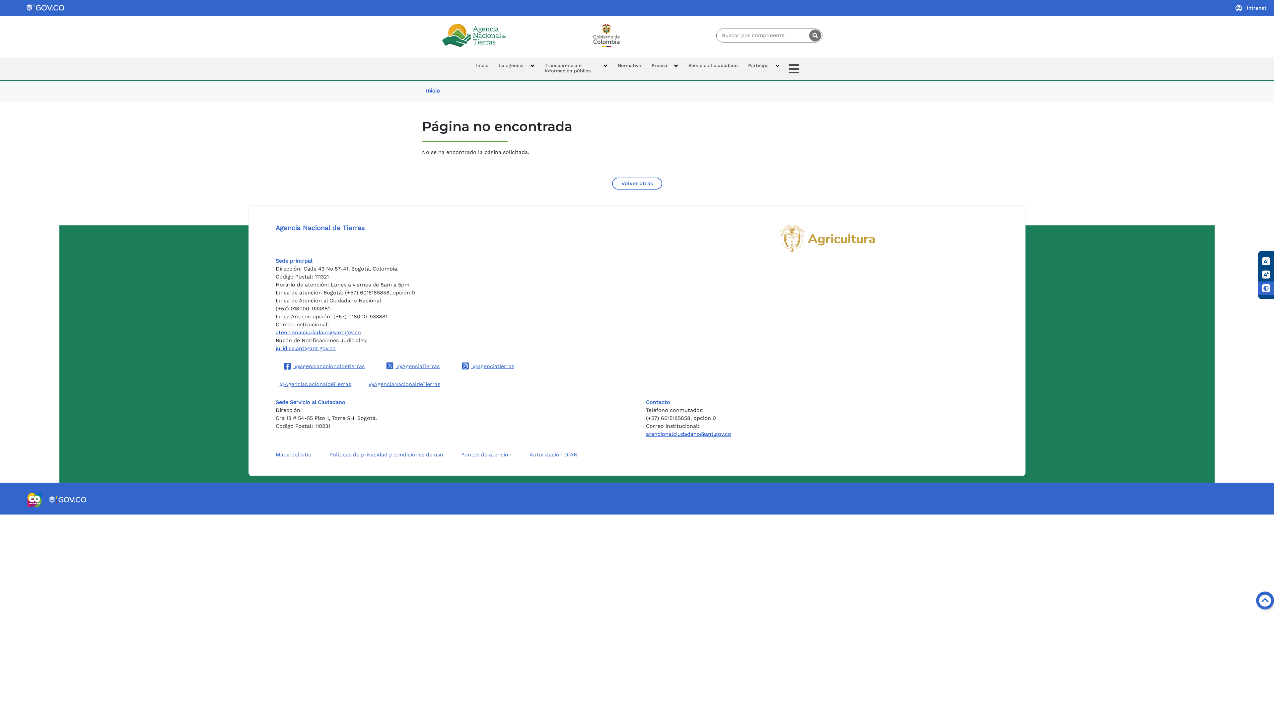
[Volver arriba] (1265, 600)
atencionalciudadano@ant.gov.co (318, 332)
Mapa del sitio (294, 454)
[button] (516, 68)
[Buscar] (815, 35)
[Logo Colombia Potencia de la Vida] (606, 35)
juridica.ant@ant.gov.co (306, 348)
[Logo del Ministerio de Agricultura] (827, 238)
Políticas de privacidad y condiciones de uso (386, 454)
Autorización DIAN (554, 454)
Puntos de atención (486, 454)
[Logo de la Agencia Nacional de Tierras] (474, 35)
